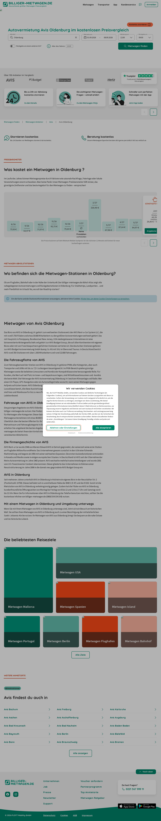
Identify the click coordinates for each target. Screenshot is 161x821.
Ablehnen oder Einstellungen (63, 427)
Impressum (71, 433)
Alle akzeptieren (103, 427)
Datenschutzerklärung (85, 433)
